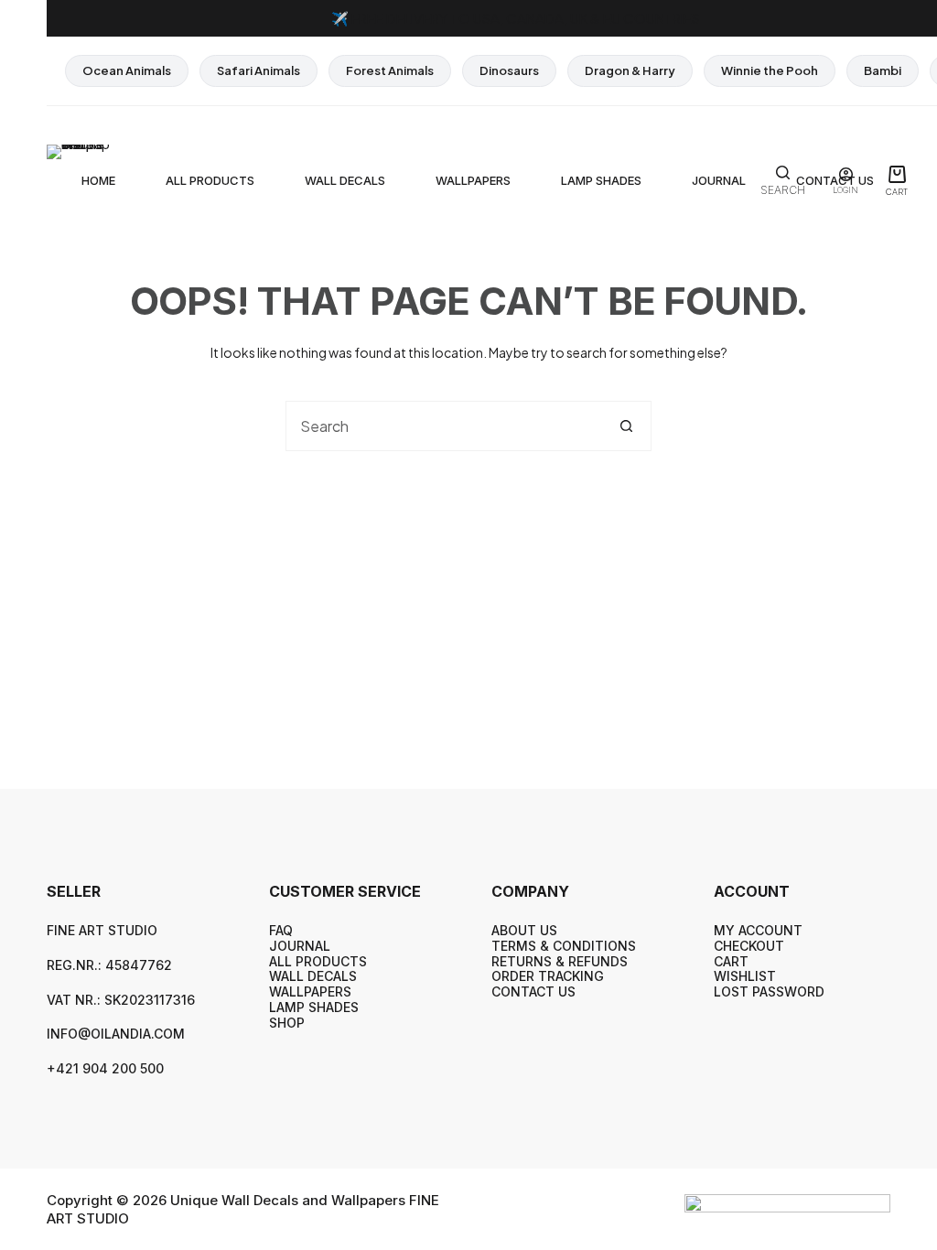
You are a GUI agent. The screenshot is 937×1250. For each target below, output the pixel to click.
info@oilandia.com (116, 1033)
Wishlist (745, 976)
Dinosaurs (509, 70)
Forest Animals (390, 70)
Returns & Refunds (559, 961)
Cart (731, 961)
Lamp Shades (601, 180)
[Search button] (626, 426)
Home (98, 180)
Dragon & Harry (630, 70)
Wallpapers (473, 180)
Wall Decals (345, 180)
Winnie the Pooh (769, 70)
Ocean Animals (126, 70)
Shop (287, 1022)
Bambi (882, 70)
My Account (758, 930)
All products (210, 180)
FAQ (281, 930)
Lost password (769, 991)
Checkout (749, 946)
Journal (719, 180)
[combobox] (444, 426)
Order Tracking (547, 976)
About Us (524, 930)
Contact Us (533, 991)
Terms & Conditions (563, 946)
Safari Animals (258, 70)
